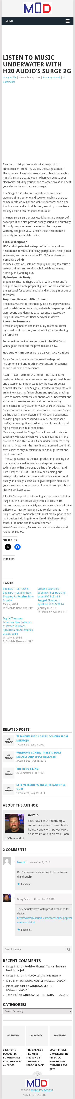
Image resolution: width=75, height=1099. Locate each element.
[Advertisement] (39, 35)
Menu (9, 21)
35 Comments (23, 773)
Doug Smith (9, 77)
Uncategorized (51, 77)
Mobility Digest (42, 1090)
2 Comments (23, 760)
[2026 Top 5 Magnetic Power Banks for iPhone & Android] (14, 1036)
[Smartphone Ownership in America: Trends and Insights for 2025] (61, 1036)
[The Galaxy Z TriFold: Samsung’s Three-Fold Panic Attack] (37, 1036)
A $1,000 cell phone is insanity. (43, 975)
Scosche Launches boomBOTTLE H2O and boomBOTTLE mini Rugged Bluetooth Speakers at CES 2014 (52, 596)
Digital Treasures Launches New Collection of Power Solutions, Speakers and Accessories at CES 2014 (18, 626)
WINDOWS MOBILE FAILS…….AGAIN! (43, 980)
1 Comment (22, 744)
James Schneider (15, 985)
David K (21, 862)
